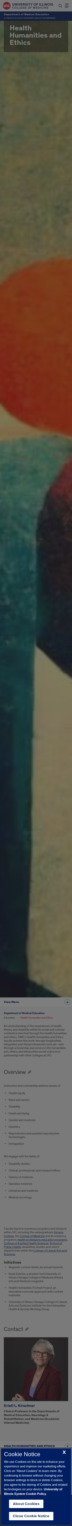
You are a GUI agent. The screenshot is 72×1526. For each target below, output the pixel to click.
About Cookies (26, 1504)
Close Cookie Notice (31, 1516)
